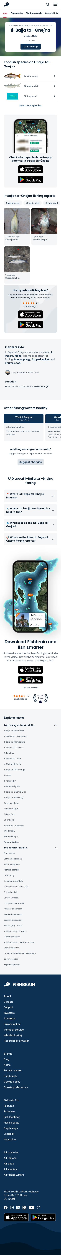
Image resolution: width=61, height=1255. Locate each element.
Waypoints (10, 1139)
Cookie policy (12, 1081)
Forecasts (9, 1111)
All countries (11, 1152)
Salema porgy (13, 203)
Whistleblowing (13, 1035)
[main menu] (55, 4)
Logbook (9, 1133)
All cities (9, 1163)
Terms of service (14, 1029)
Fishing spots (11, 1122)
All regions (10, 1158)
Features (9, 1105)
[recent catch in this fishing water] (17, 226)
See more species (30, 105)
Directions (39, 386)
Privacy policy (12, 1024)
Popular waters (12, 1070)
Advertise (9, 1018)
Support (8, 1007)
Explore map (30, 46)
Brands (8, 1053)
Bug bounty (10, 1076)
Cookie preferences (16, 1087)
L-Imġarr (27, 36)
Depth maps (11, 1128)
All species (10, 1169)
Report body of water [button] (16, 1040)
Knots (7, 1064)
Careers (8, 1001)
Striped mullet (32, 203)
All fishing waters (14, 1174)
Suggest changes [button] (30, 462)
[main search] (47, 4)
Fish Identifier (12, 1117)
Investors (9, 1012)
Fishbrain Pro (11, 1100)
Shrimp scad (52, 203)
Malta (34, 36)
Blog (6, 1059)
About (7, 996)
